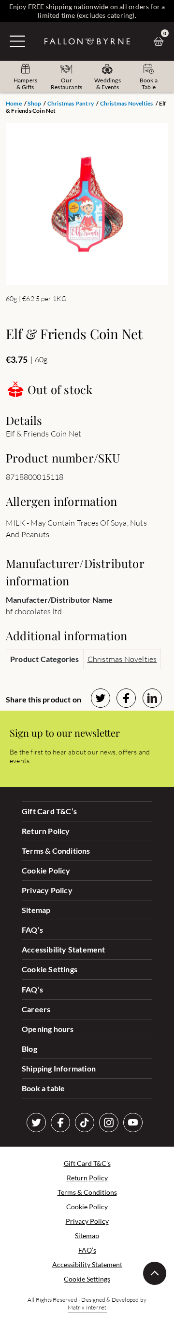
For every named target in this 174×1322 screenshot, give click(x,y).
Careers (36, 1009)
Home (14, 103)
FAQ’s (32, 929)
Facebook (60, 1122)
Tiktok (84, 1122)
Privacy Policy (47, 890)
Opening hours (48, 1028)
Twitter (36, 1122)
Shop (34, 103)
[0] (161, 41)
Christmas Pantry (70, 103)
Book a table (43, 1088)
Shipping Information (59, 1068)
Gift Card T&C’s (49, 811)
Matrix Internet (87, 1307)
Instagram (108, 1122)
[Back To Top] (155, 1273)
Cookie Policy (46, 870)
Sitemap (36, 909)
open (17, 41)
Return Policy (46, 830)
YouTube (133, 1122)
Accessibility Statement (63, 949)
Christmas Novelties (126, 103)
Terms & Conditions (56, 850)
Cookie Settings (49, 969)
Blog (29, 1048)
